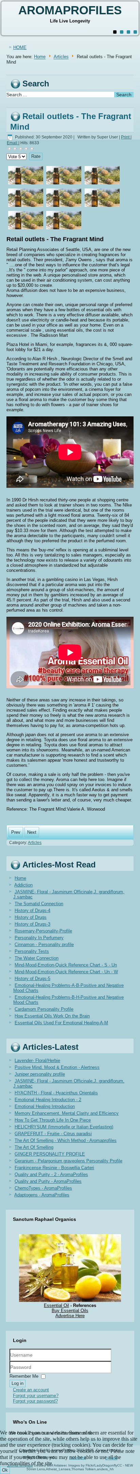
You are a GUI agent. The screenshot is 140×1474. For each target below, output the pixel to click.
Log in (17, 1383)
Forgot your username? (35, 1395)
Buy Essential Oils (70, 1310)
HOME (20, 47)
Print (125, 137)
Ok (5, 1470)
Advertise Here (70, 1315)
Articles (61, 57)
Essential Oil (56, 1305)
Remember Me (24, 1376)
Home (40, 57)
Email (12, 142)
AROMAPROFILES (70, 10)
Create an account (31, 1389)
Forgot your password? (35, 1401)
